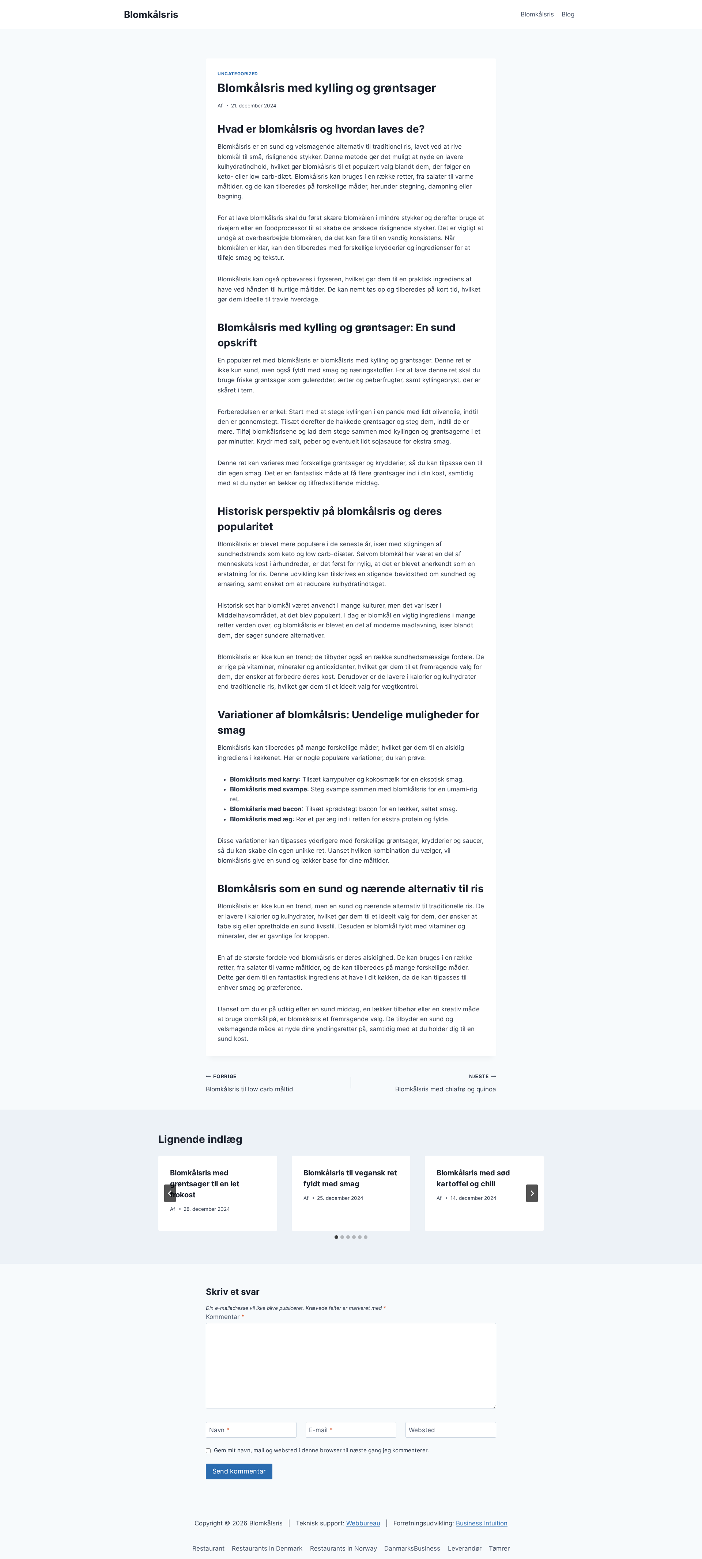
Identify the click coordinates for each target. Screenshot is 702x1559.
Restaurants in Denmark (267, 1548)
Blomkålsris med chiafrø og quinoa (445, 1083)
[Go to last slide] (170, 1193)
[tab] (336, 1237)
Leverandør (465, 1548)
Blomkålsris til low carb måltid (249, 1083)
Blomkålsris (537, 14)
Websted (422, 1430)
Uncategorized (238, 73)
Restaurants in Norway (343, 1548)
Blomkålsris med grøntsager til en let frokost (204, 1183)
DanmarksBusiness (412, 1548)
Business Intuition (481, 1523)
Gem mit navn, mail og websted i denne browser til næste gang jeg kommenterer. (321, 1450)
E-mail (321, 1430)
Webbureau (363, 1523)
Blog (568, 14)
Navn (219, 1430)
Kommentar (225, 1316)
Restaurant (208, 1548)
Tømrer (499, 1548)
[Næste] (532, 1193)
